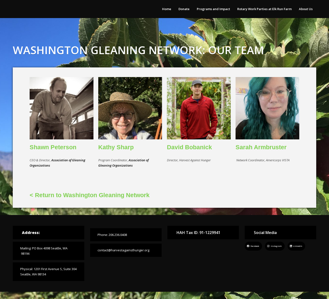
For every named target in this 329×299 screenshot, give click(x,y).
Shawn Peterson (53, 147)
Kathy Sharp (116, 147)
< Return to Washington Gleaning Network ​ (90, 195)
